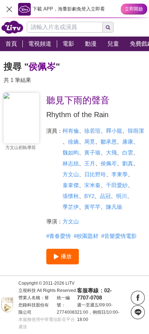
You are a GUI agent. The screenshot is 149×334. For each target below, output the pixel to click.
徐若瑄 (92, 131)
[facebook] (138, 297)
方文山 (71, 174)
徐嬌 (73, 142)
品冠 (105, 196)
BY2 (89, 196)
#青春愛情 (58, 236)
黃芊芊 (92, 207)
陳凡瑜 (114, 207)
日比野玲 (95, 174)
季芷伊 (71, 207)
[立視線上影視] (12, 27)
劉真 (127, 163)
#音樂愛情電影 (119, 236)
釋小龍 (114, 131)
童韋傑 (71, 185)
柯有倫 (71, 131)
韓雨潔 (136, 131)
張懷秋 (71, 196)
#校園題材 (86, 236)
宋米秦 (92, 185)
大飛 (111, 152)
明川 (121, 196)
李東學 (119, 174)
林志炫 (71, 163)
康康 (127, 142)
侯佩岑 (109, 163)
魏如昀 (71, 152)
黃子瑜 (92, 152)
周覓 (89, 142)
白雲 (127, 152)
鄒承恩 (109, 142)
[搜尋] (108, 27)
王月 (89, 163)
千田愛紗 (117, 185)
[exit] (9, 9)
